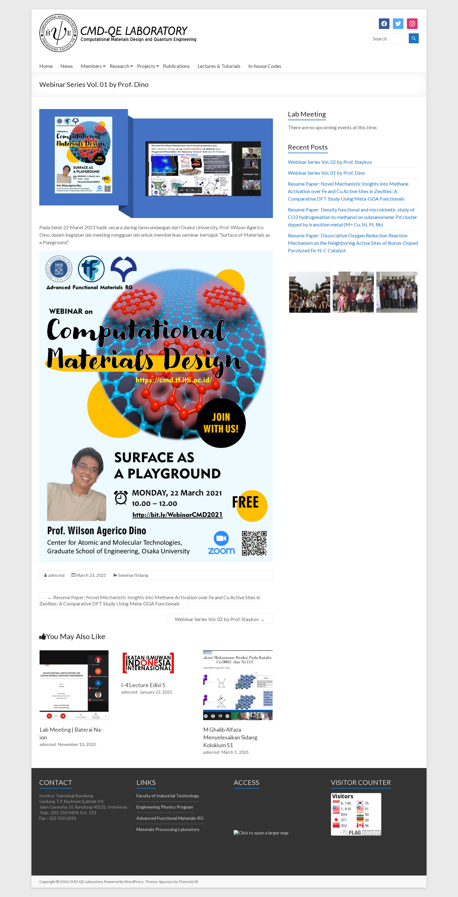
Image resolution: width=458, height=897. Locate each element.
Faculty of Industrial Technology (167, 795)
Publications (176, 66)
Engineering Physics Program (164, 806)
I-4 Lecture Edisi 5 (143, 684)
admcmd (56, 575)
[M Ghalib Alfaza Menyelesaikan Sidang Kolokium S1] (238, 653)
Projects (146, 66)
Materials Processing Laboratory (167, 829)
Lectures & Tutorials (219, 66)
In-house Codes (264, 66)
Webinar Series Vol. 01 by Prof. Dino (326, 173)
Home (46, 66)
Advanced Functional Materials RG (169, 818)
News (66, 66)
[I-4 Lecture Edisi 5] (148, 653)
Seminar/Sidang (133, 575)
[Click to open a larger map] (261, 832)
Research (119, 66)
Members (91, 66)
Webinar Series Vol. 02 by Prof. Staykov (220, 619)
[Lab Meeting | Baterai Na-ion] (74, 653)
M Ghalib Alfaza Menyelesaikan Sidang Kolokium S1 (230, 737)
